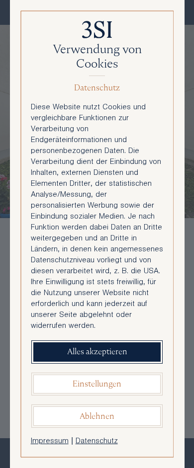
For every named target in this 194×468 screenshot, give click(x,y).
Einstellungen (97, 384)
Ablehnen (97, 416)
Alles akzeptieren (97, 351)
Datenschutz (97, 442)
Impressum (50, 442)
